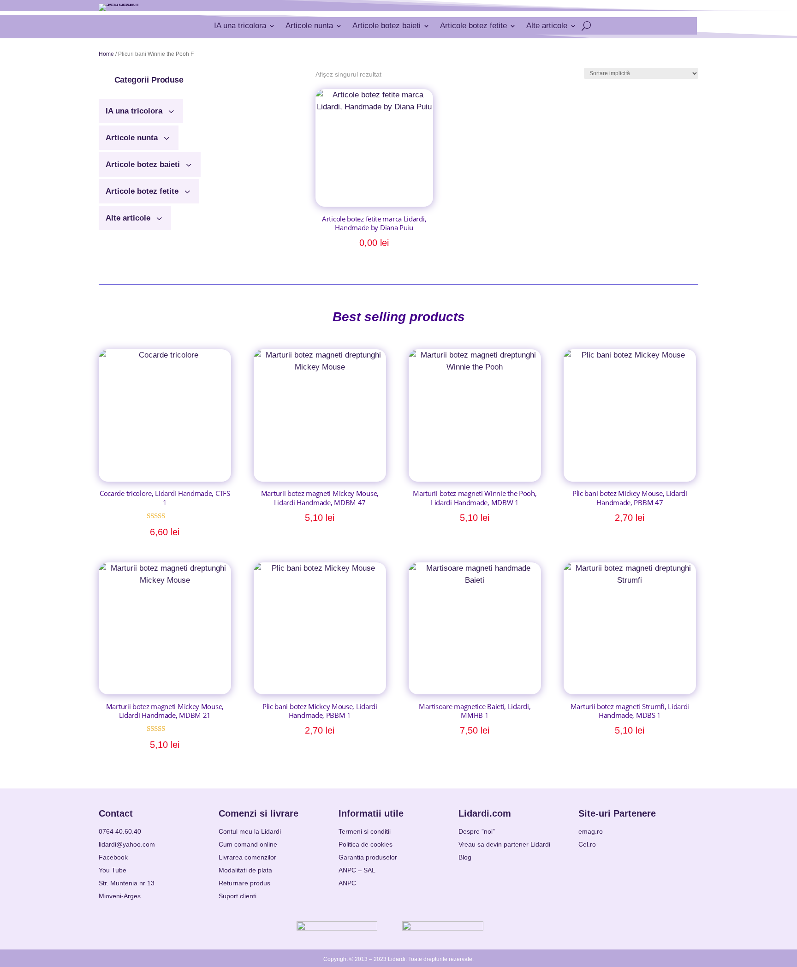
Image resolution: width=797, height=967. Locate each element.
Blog (464, 857)
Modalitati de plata (245, 870)
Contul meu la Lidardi (250, 831)
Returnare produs (244, 883)
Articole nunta (309, 25)
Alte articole (546, 25)
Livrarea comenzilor (247, 857)
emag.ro (590, 831)
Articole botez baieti (386, 25)
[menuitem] (141, 107)
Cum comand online (248, 844)
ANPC (347, 883)
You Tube (112, 870)
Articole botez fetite (473, 25)
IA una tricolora (240, 25)
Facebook (113, 857)
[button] (149, 80)
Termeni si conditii (365, 831)
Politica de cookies (366, 844)
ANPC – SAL (357, 870)
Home (106, 54)
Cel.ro (587, 844)
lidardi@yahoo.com (127, 844)
